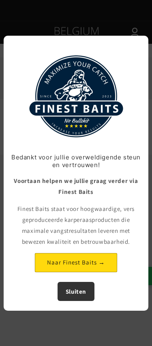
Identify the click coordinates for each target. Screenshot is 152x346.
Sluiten (76, 291)
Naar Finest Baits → (76, 262)
